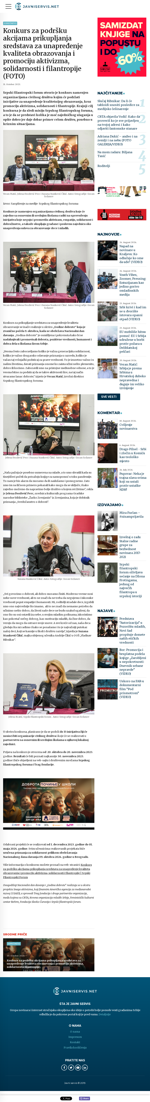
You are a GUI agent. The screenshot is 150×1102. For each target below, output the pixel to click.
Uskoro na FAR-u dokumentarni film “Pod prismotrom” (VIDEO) (131, 689)
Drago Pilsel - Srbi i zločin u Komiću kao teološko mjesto (132, 455)
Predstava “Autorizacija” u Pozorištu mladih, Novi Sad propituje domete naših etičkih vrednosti (132, 630)
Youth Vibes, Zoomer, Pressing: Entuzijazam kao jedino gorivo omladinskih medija (132, 284)
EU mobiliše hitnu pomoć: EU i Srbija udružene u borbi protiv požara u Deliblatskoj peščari (132, 341)
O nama (75, 1031)
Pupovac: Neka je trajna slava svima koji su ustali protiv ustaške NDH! (132, 481)
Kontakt (75, 1042)
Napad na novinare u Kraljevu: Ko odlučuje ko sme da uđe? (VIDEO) (131, 254)
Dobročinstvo (10, 23)
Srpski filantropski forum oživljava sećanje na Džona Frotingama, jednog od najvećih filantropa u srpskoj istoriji (132, 580)
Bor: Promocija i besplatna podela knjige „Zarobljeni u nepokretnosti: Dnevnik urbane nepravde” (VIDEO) (132, 661)
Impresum (75, 1037)
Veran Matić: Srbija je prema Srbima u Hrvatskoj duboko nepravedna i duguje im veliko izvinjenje (132, 376)
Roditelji (104, 166)
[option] (48, 160)
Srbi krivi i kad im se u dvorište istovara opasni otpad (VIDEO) (132, 313)
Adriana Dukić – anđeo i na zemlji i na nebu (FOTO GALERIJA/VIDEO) (117, 140)
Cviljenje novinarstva (128, 427)
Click (84, 1099)
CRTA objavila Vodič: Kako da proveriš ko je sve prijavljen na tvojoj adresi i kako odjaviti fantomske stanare (119, 122)
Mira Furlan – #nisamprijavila (131, 515)
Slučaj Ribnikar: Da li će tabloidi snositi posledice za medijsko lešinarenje (118, 105)
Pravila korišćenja (75, 1047)
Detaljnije (105, 1014)
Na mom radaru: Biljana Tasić (115, 154)
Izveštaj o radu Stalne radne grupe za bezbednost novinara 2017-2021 (130, 547)
